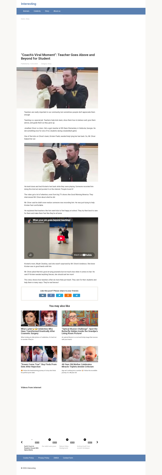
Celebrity (37, 11)
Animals (26, 11)
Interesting (28, 4)
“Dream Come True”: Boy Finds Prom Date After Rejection (39, 365)
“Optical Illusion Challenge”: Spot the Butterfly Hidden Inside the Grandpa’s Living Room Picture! (80, 331)
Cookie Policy (28, 458)
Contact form (68, 458)
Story (47, 11)
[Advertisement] (59, 36)
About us (57, 11)
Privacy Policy (43, 458)
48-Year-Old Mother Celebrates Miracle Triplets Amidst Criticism (78, 365)
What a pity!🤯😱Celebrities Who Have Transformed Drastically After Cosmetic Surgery (38, 331)
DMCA (56, 458)
